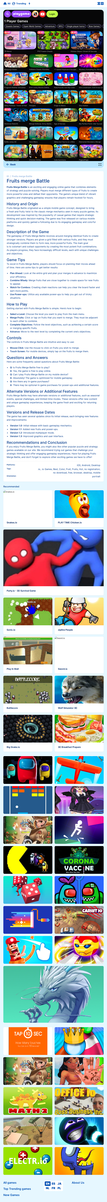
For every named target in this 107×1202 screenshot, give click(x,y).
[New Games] (30, 4)
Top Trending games (17, 1189)
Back (13, 164)
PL (59, 1188)
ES (53, 1183)
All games (9, 1182)
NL (47, 1188)
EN (47, 1183)
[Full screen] (100, 164)
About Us (78, 1182)
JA (59, 1183)
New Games (11, 1195)
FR (53, 1188)
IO (8, 176)
